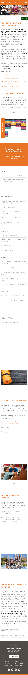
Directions (14, 656)
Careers (7, 663)
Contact (7, 661)
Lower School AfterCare (11, 86)
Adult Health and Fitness (11, 78)
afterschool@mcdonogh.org (9, 423)
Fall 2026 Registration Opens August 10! (14, 157)
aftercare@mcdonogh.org (9, 625)
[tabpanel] (14, 378)
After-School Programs (10, 75)
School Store (8, 665)
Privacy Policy (19, 663)
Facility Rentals (19, 665)
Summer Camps (19, 661)
